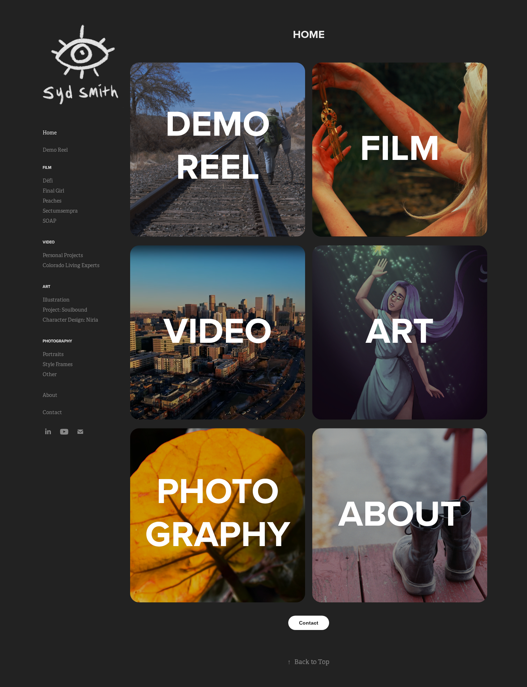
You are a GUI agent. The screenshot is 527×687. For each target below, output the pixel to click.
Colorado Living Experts (71, 265)
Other (50, 374)
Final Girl (53, 191)
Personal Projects (63, 255)
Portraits (53, 354)
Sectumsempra (60, 211)
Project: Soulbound (65, 310)
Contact (52, 412)
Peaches (52, 201)
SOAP (49, 221)
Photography (57, 341)
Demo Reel (55, 150)
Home (50, 132)
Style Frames (57, 364)
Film (47, 167)
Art (46, 286)
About (50, 395)
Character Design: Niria (70, 320)
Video (48, 242)
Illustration (56, 300)
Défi (48, 180)
